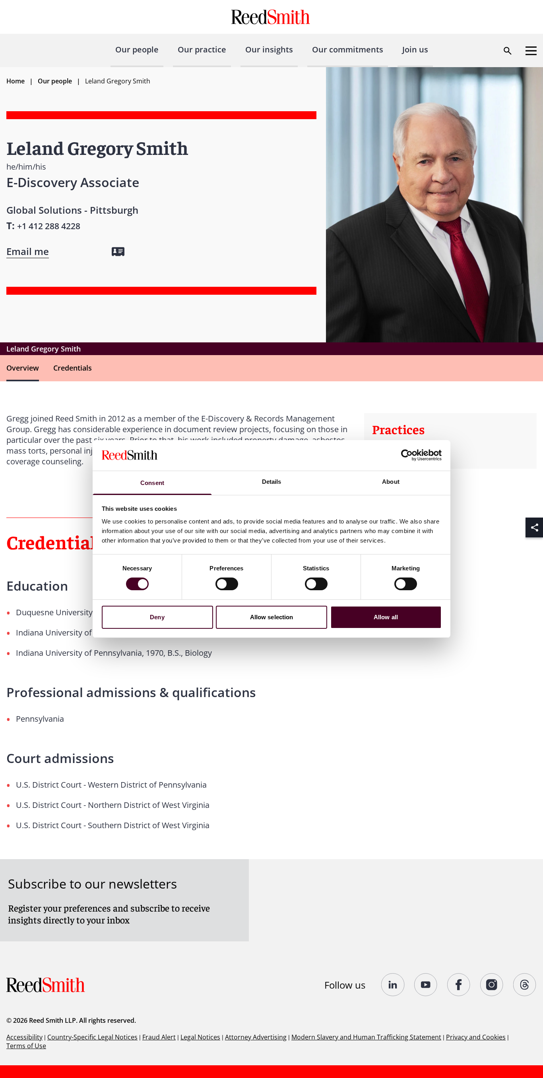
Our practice (202, 49)
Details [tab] (271, 481)
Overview (22, 368)
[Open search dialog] (507, 51)
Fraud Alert (159, 1037)
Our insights (269, 49)
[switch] (226, 584)
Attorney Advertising (256, 1037)
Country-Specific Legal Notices (92, 1037)
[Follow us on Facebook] (459, 984)
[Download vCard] (118, 251)
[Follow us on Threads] (525, 984)
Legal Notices (200, 1037)
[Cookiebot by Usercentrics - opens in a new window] (407, 455)
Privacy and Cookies (476, 1037)
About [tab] (390, 481)
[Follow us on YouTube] (426, 984)
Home (15, 81)
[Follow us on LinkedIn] (393, 984)
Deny (157, 617)
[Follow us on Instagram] (492, 984)
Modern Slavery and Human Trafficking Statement (366, 1037)
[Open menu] (531, 51)
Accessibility (24, 1037)
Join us (415, 49)
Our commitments (347, 49)
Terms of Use (26, 1045)
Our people (137, 49)
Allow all (386, 617)
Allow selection (271, 617)
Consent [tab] (152, 482)
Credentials (72, 368)
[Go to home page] (271, 17)
